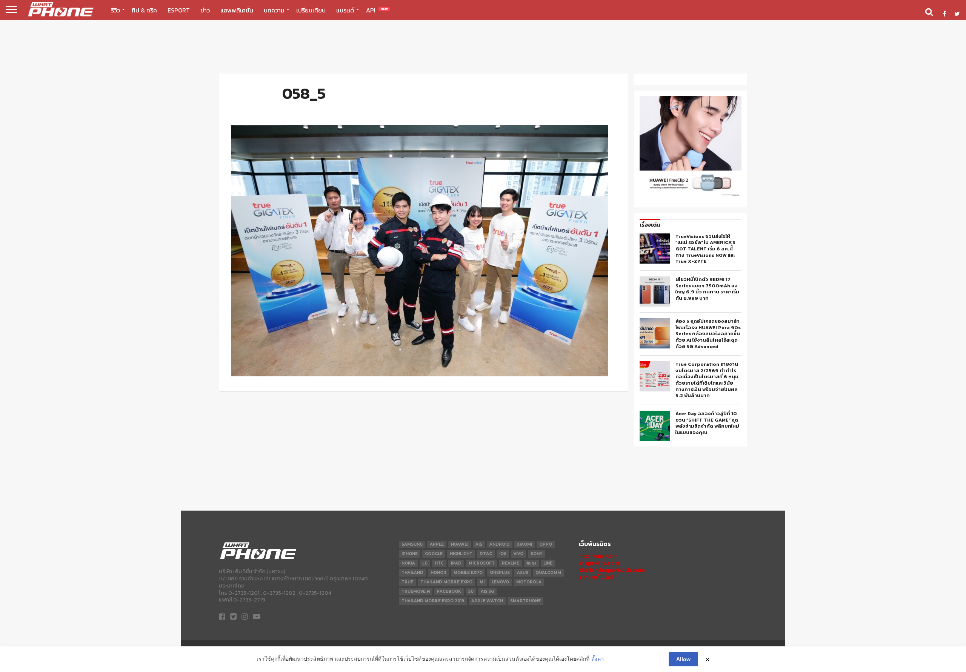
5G (471, 591)
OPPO (545, 544)
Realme (510, 563)
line (547, 563)
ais (478, 544)
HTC (439, 563)
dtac (486, 553)
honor (438, 572)
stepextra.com (599, 562)
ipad (456, 563)
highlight (461, 553)
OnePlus (500, 572)
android (499, 544)
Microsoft (482, 563)
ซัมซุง (531, 563)
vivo (518, 553)
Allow (683, 659)
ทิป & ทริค (144, 10)
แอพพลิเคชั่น (236, 10)
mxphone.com (598, 555)
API (377, 10)
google (434, 553)
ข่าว (205, 10)
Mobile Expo (468, 572)
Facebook (449, 591)
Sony (536, 553)
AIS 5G (487, 591)
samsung (412, 544)
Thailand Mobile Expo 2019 (432, 600)
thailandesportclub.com (612, 570)
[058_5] (419, 374)
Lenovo (500, 582)
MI (482, 582)
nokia (408, 563)
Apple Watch (487, 600)
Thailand (412, 572)
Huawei (459, 544)
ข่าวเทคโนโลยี (596, 577)
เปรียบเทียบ (311, 10)
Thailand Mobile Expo (446, 582)
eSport (179, 10)
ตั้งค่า (597, 659)
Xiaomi (524, 544)
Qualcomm (548, 572)
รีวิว (115, 10)
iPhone (409, 553)
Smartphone (525, 600)
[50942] (690, 195)
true (407, 582)
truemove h (415, 591)
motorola (528, 582)
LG (425, 563)
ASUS (522, 572)
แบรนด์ (345, 10)
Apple (437, 544)
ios (502, 553)
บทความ (274, 10)
